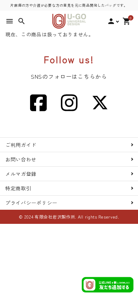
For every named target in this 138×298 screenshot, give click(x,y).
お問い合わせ (20, 159)
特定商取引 (18, 188)
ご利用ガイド (20, 144)
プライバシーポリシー (31, 202)
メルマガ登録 (20, 173)
